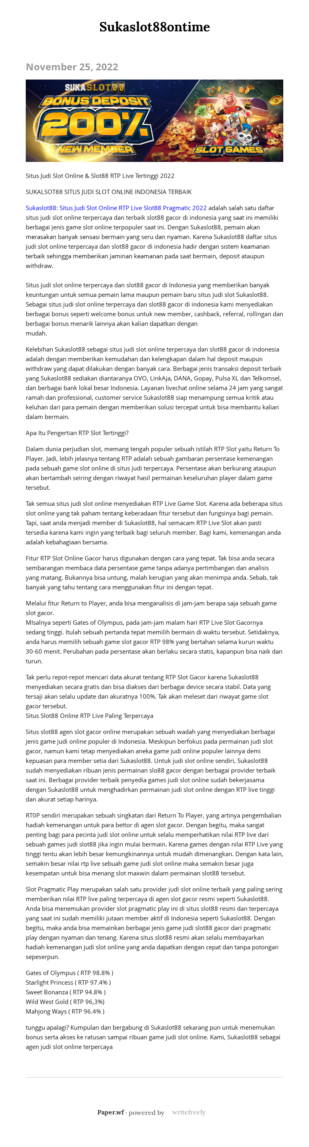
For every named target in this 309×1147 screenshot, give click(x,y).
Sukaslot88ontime (154, 26)
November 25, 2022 (72, 66)
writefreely (188, 1112)
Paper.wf (110, 1112)
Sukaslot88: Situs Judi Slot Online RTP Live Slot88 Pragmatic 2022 (116, 208)
